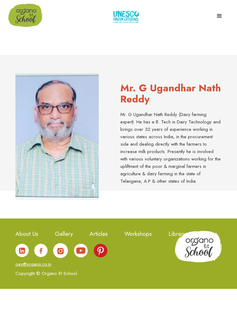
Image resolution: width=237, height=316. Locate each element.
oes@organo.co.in (33, 264)
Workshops (138, 234)
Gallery (64, 234)
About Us (26, 234)
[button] (219, 14)
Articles (98, 234)
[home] (25, 15)
